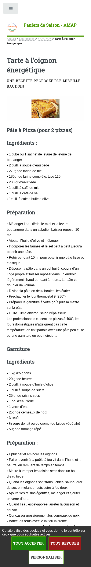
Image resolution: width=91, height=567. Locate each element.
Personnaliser (46, 557)
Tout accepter (28, 543)
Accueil (11, 38)
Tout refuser (65, 543)
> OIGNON (44, 38)
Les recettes (26, 38)
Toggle (11, 9)
